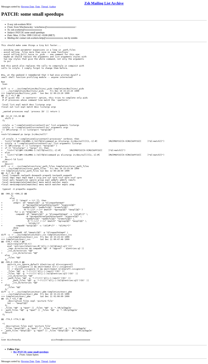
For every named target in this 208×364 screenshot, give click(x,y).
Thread (44, 6)
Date (37, 6)
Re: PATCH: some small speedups (31, 352)
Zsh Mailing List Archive (104, 3)
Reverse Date (27, 6)
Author (52, 6)
